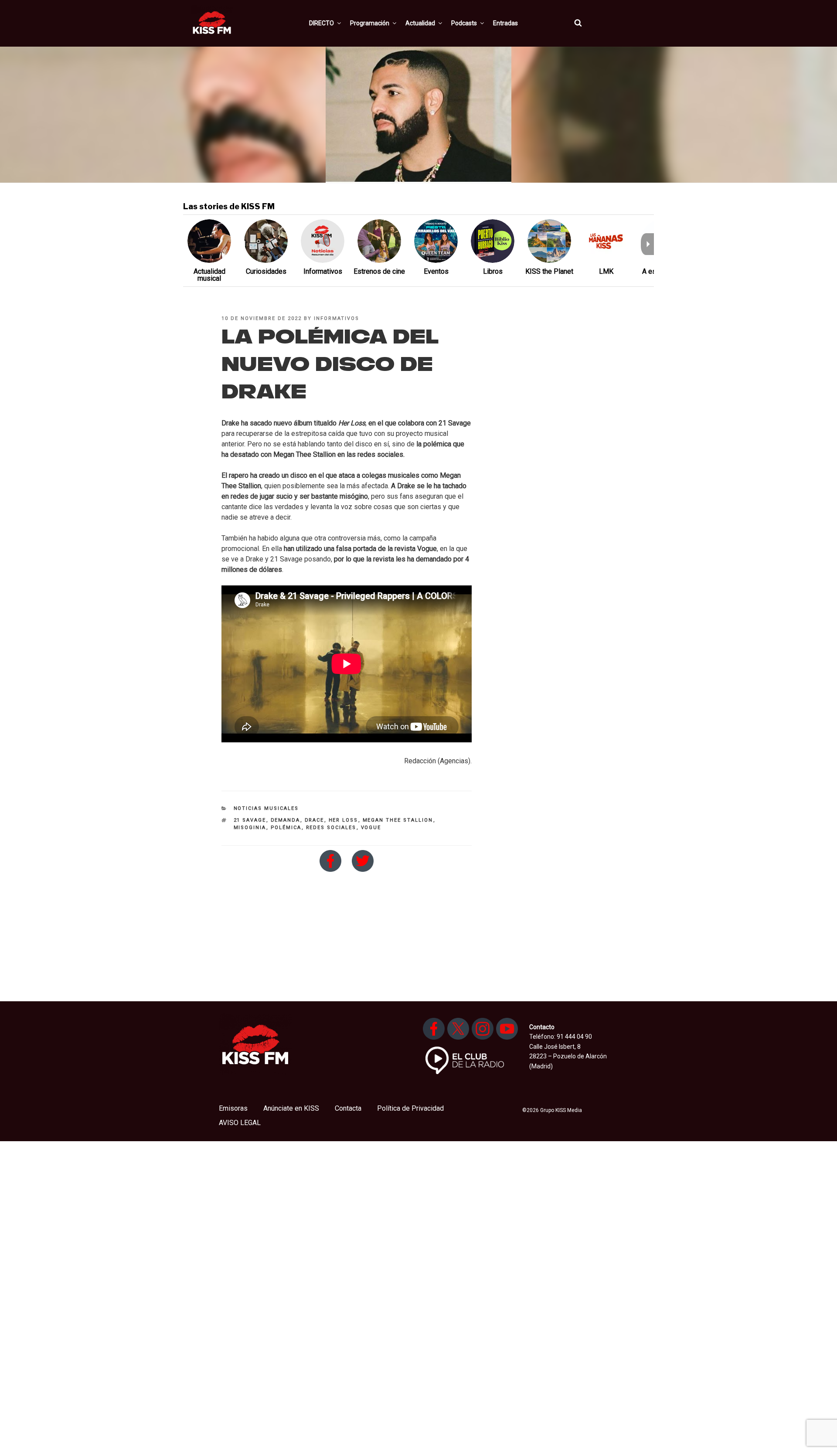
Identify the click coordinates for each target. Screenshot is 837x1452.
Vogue (371, 827)
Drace (314, 820)
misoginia (250, 827)
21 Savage (250, 820)
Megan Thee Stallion (398, 820)
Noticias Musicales (266, 808)
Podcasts (464, 23)
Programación (369, 23)
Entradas (505, 23)
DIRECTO (321, 23)
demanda (285, 820)
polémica (286, 827)
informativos (336, 318)
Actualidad (420, 23)
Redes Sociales (331, 827)
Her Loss (343, 820)
